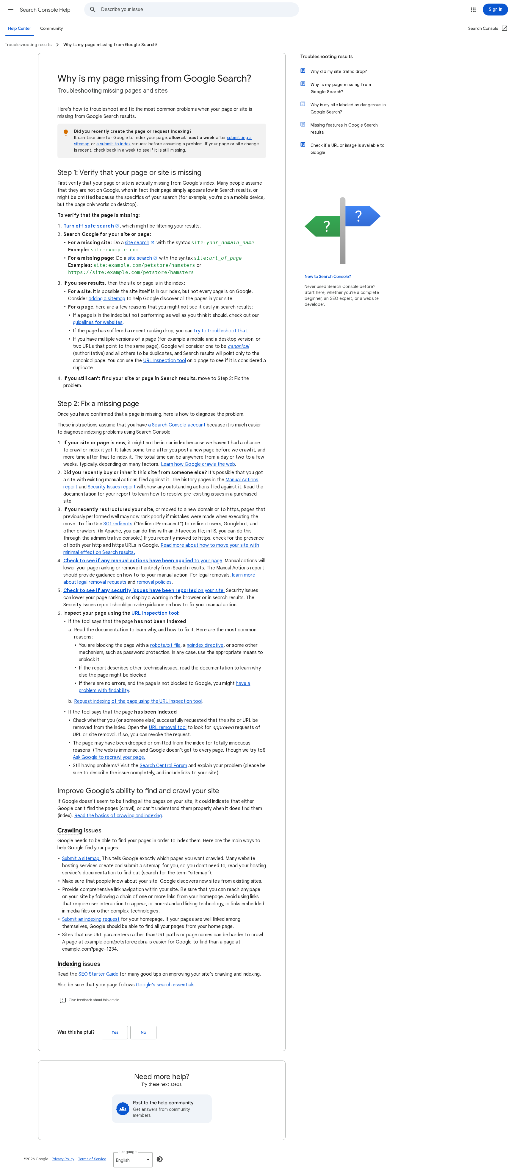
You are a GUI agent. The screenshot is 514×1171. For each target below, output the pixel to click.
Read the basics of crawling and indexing (118, 816)
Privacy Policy (63, 1159)
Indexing (69, 964)
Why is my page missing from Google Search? (341, 88)
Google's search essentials (165, 985)
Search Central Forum (163, 766)
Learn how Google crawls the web (198, 464)
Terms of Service (92, 1159)
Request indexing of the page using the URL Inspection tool (138, 701)
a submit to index (113, 144)
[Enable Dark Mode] (160, 1159)
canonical (238, 346)
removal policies (154, 582)
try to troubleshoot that (220, 331)
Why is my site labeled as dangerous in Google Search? (348, 108)
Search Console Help (45, 10)
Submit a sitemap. (81, 859)
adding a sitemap (107, 299)
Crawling (69, 830)
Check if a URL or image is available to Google (348, 149)
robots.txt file (165, 645)
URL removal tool (168, 728)
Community (51, 28)
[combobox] (200, 9)
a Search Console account (177, 425)
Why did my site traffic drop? (339, 71)
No (143, 1032)
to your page (142, 561)
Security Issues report (112, 487)
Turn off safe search (88, 226)
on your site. (144, 591)
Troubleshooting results (326, 57)
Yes (115, 1032)
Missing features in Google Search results (344, 128)
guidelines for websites (98, 323)
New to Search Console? (328, 276)
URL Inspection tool (164, 361)
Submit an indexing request (91, 919)
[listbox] (133, 1159)
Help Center (19, 28)
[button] (11, 9)
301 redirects (118, 524)
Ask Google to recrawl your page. (109, 757)
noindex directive (205, 645)
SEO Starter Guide (98, 974)
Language (128, 1152)
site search (137, 243)
